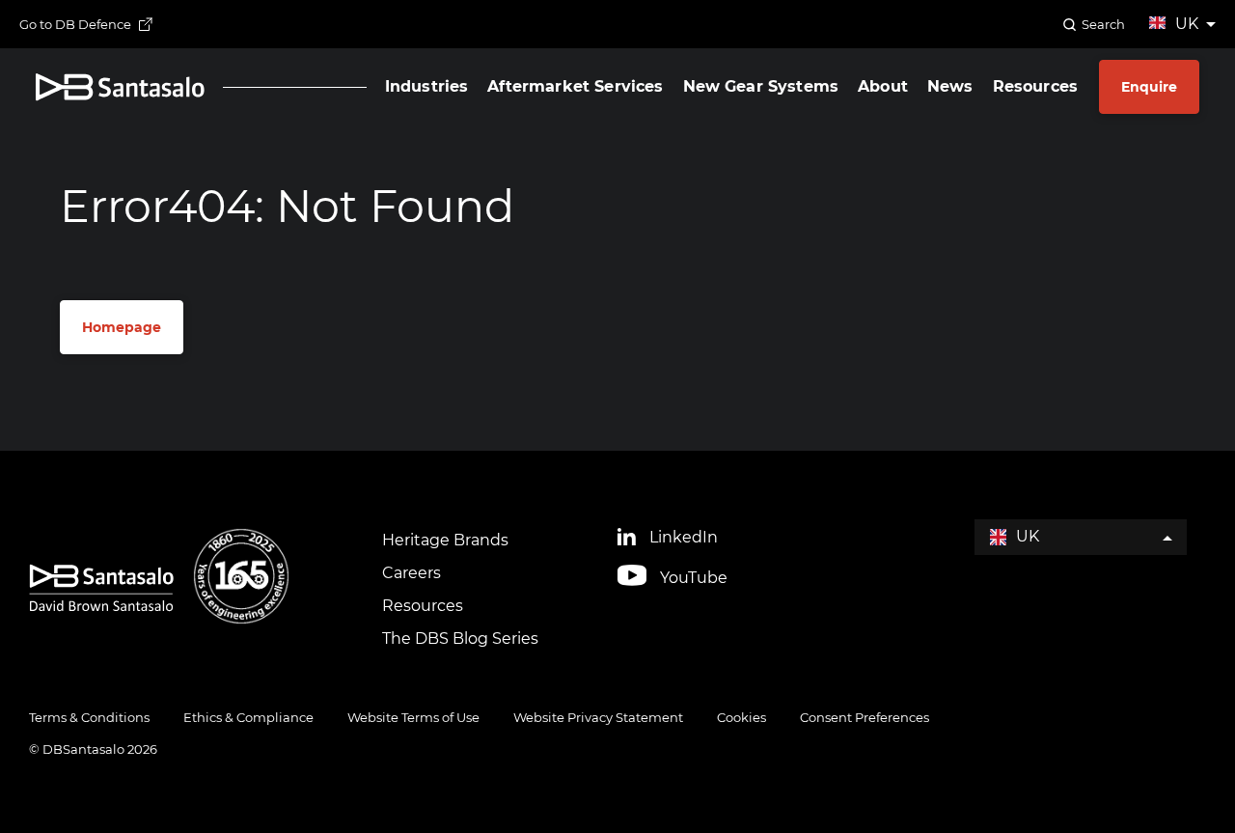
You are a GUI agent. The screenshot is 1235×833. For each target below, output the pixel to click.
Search (1103, 24)
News (950, 87)
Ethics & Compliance (248, 717)
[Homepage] (120, 87)
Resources (1035, 87)
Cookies (741, 717)
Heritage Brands (445, 540)
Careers (411, 573)
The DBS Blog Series (460, 638)
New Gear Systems (761, 87)
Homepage (121, 327)
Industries (427, 87)
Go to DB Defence (75, 24)
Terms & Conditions (89, 717)
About (883, 87)
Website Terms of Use (413, 717)
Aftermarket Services (575, 87)
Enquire (1149, 87)
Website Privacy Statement (598, 717)
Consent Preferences (864, 717)
